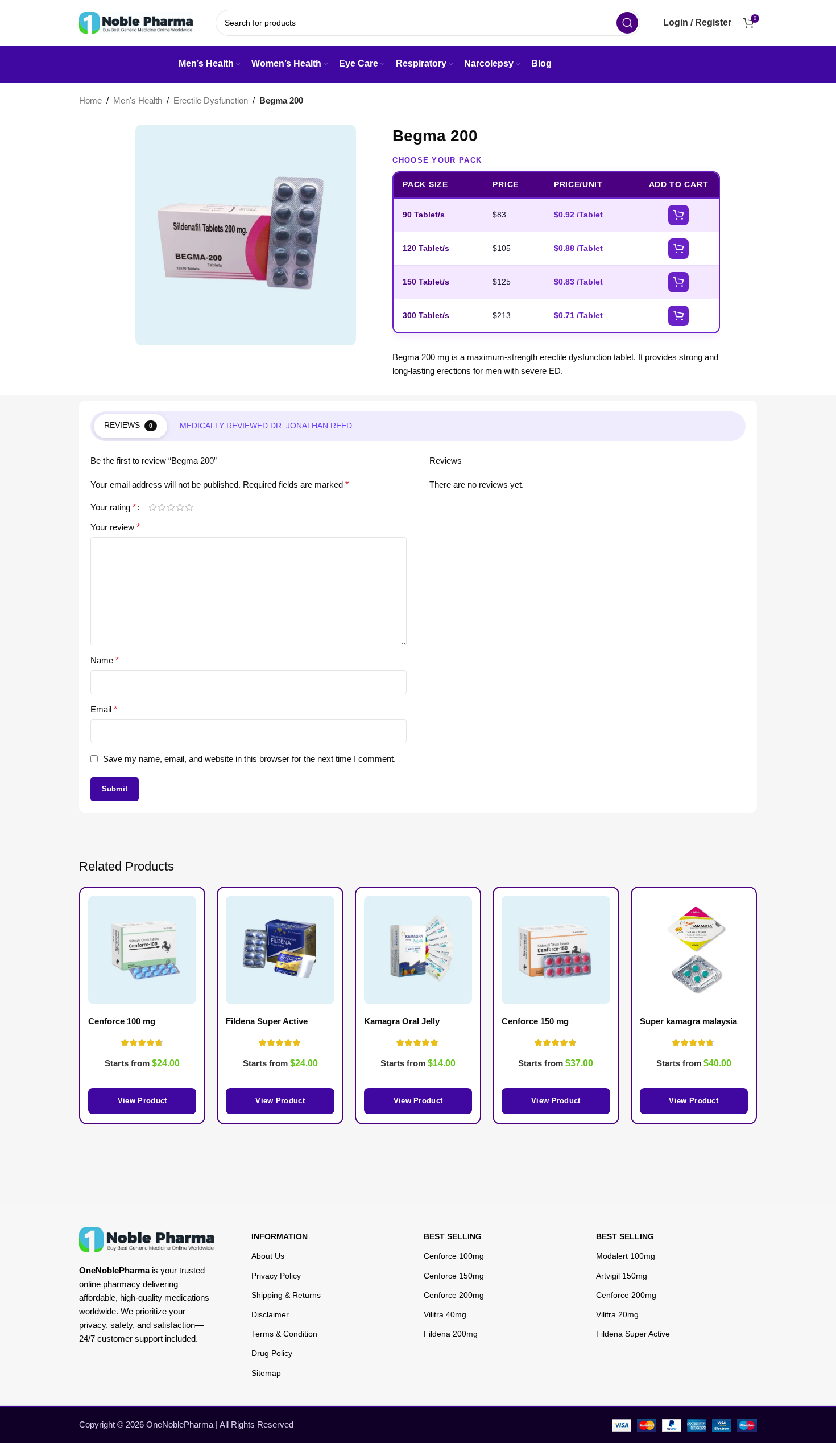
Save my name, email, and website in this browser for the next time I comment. (249, 759)
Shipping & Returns (286, 1295)
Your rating (113, 507)
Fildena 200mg (451, 1333)
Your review (115, 527)
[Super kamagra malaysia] (694, 950)
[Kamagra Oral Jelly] (418, 950)
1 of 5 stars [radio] (152, 507)
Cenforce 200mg (454, 1295)
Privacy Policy (276, 1275)
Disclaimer (270, 1314)
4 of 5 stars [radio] (179, 507)
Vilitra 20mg (617, 1314)
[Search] (627, 23)
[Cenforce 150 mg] (556, 950)
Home (90, 100)
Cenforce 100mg (454, 1255)
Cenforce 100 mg (121, 1021)
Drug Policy (271, 1353)
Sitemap (266, 1373)
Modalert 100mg (625, 1255)
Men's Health (137, 100)
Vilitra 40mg (445, 1314)
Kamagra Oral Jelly (402, 1021)
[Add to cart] (678, 215)
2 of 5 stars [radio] (161, 507)
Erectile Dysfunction (210, 100)
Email (103, 709)
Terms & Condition (284, 1333)
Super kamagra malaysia (688, 1021)
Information (279, 1236)
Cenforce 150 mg (535, 1021)
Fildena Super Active (633, 1333)
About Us (267, 1255)
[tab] (130, 426)
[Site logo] (136, 22)
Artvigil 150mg (621, 1275)
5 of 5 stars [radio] (188, 507)
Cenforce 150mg (454, 1275)
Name (104, 660)
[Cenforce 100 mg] (142, 950)
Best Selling (453, 1236)
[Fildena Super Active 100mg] (280, 950)
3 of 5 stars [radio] (170, 507)
